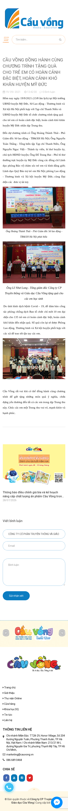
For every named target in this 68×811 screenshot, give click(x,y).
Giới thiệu (9, 692)
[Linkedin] (14, 778)
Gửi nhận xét (16, 595)
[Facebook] (6, 778)
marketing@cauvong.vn (20, 754)
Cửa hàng (9, 703)
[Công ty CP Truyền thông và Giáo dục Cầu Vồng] (34, 18)
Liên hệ (8, 720)
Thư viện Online (13, 698)
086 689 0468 (14, 760)
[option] (34, 474)
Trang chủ (10, 687)
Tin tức (8, 714)
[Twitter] (29, 778)
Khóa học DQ (11, 709)
